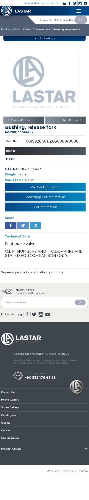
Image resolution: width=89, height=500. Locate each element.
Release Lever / (43, 29)
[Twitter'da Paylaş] (23, 225)
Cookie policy (10, 438)
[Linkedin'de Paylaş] (35, 225)
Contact (6, 430)
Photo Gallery (10, 399)
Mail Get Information (45, 187)
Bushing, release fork (66, 29)
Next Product (71, 120)
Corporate (8, 392)
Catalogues (8, 415)
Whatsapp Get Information (45, 197)
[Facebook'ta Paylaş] (10, 225)
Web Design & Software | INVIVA (67, 471)
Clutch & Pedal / (24, 29)
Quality (5, 422)
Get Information (45, 207)
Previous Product (20, 120)
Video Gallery (10, 407)
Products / (7, 29)
